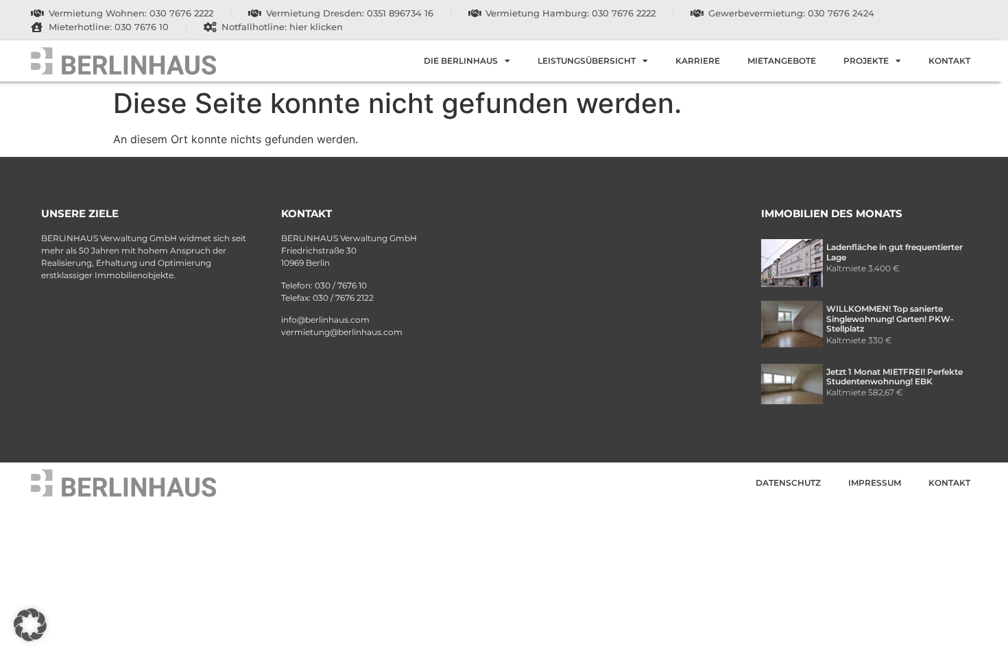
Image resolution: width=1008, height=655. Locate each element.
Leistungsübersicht (587, 60)
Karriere (697, 60)
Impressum (874, 483)
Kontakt (949, 60)
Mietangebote (781, 60)
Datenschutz (788, 483)
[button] (30, 625)
